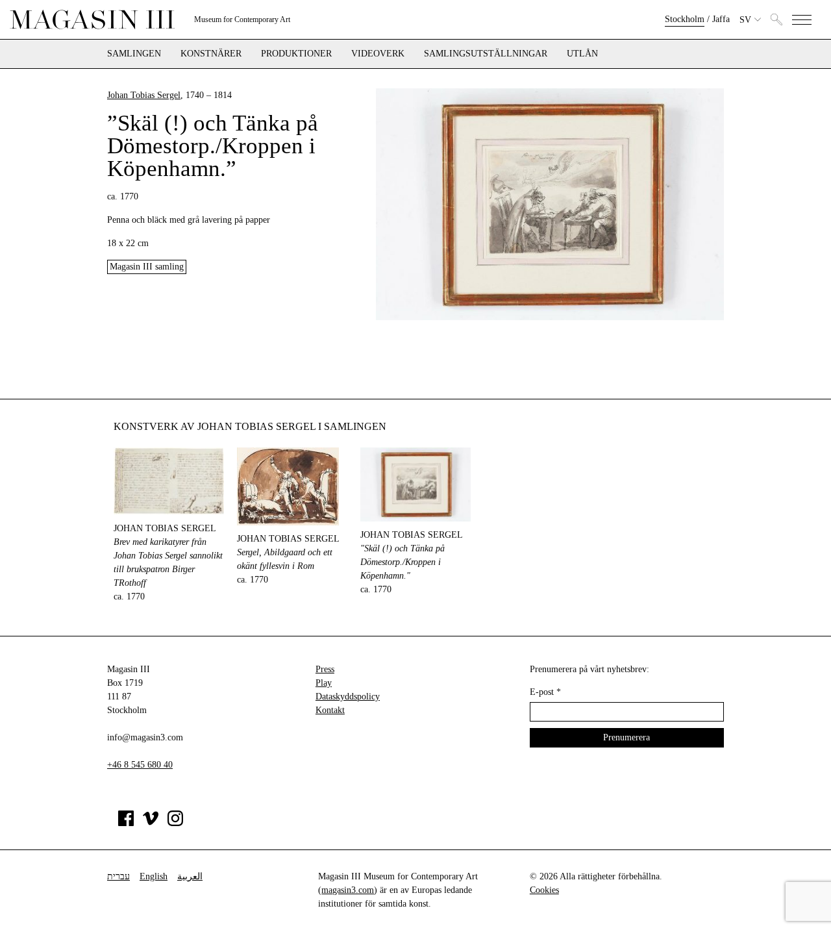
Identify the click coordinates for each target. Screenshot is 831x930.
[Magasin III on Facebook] (126, 823)
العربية (190, 876)
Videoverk (377, 53)
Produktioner (296, 53)
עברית (118, 876)
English (153, 876)
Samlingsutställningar (485, 53)
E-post (545, 692)
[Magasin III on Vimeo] (150, 823)
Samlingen (134, 53)
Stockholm (684, 19)
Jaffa (721, 19)
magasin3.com (347, 890)
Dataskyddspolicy (348, 696)
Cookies (544, 890)
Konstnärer (211, 53)
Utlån (582, 53)
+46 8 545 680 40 (140, 765)
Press (325, 669)
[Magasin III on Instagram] (175, 823)
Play (324, 683)
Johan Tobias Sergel (143, 95)
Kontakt (330, 710)
